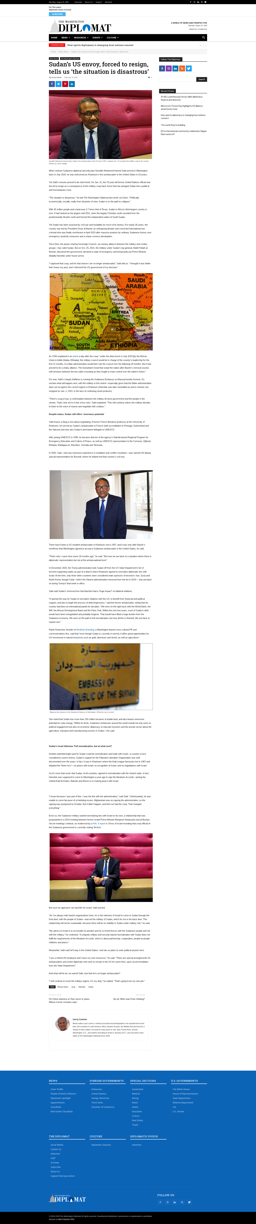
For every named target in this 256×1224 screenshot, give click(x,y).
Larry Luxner (56, 77)
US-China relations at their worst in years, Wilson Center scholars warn (69, 1000)
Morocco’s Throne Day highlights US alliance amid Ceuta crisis (182, 107)
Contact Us (202, 29)
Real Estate (137, 1120)
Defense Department (183, 1102)
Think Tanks (97, 1102)
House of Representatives (185, 1093)
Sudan (90, 987)
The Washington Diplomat (70, 59)
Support (99, 2)
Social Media (57, 1144)
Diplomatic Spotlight (61, 1098)
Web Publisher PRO (66, 1219)
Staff (53, 1158)
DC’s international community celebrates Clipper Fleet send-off (184, 132)
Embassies (96, 1089)
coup (73, 987)
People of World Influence (63, 1093)
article (75, 356)
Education (137, 1111)
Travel (135, 1124)
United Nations (98, 1093)
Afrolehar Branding (85, 629)
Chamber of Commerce (102, 1107)
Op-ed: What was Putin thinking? (129, 999)
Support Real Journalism (63, 1176)
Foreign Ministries (100, 1098)
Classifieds (56, 1107)
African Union (62, 987)
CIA (174, 1107)
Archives (55, 1162)
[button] (203, 37)
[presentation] (200, 45)
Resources (80, 37)
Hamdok (82, 987)
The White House (181, 1089)
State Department (181, 1098)
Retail (135, 1102)
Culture (111, 37)
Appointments (58, 1102)
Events (96, 37)
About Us (88, 2)
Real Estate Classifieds (62, 1111)
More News (63, 51)
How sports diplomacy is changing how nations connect (183, 116)
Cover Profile (57, 1089)
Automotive (137, 1089)
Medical (136, 1093)
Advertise (108, 2)
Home (54, 37)
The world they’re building (83, 45)
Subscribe (78, 2)
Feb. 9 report (99, 823)
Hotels (135, 1107)
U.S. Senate (178, 1111)
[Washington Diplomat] (80, 26)
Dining (135, 1098)
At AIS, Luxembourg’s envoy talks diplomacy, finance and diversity (182, 98)
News (64, 37)
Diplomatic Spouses (101, 1144)
